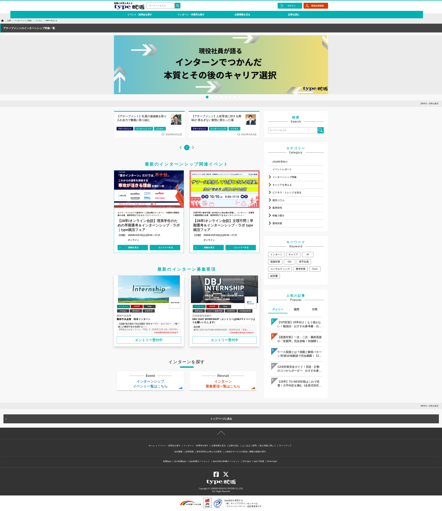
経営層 (274, 276)
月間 (314, 309)
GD (289, 261)
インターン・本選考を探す (190, 14)
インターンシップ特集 (284, 177)
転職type (167, 461)
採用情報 (189, 451)
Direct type (272, 461)
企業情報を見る (242, 14)
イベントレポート (282, 169)
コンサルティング (280, 268)
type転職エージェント (199, 461)
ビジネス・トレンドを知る (286, 192)
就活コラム (278, 200)
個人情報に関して (268, 445)
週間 (296, 309)
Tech (315, 268)
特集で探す (278, 215)
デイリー (277, 309)
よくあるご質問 (249, 445)
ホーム (152, 445)
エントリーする (165, 247)
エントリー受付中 (149, 340)
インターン (276, 254)
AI (307, 254)
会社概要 (178, 451)
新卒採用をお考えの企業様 (209, 451)
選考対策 (277, 223)
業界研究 (277, 207)
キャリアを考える (282, 184)
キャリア (293, 254)
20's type (247, 461)
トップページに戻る (221, 418)
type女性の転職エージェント (226, 461)
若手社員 (304, 261)
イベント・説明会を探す (139, 14)
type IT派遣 (259, 461)
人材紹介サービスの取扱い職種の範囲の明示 (245, 451)
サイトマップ (285, 445)
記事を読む (293, 14)
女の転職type (180, 461)
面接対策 (275, 261)
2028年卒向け (280, 161)
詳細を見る (133, 247)
